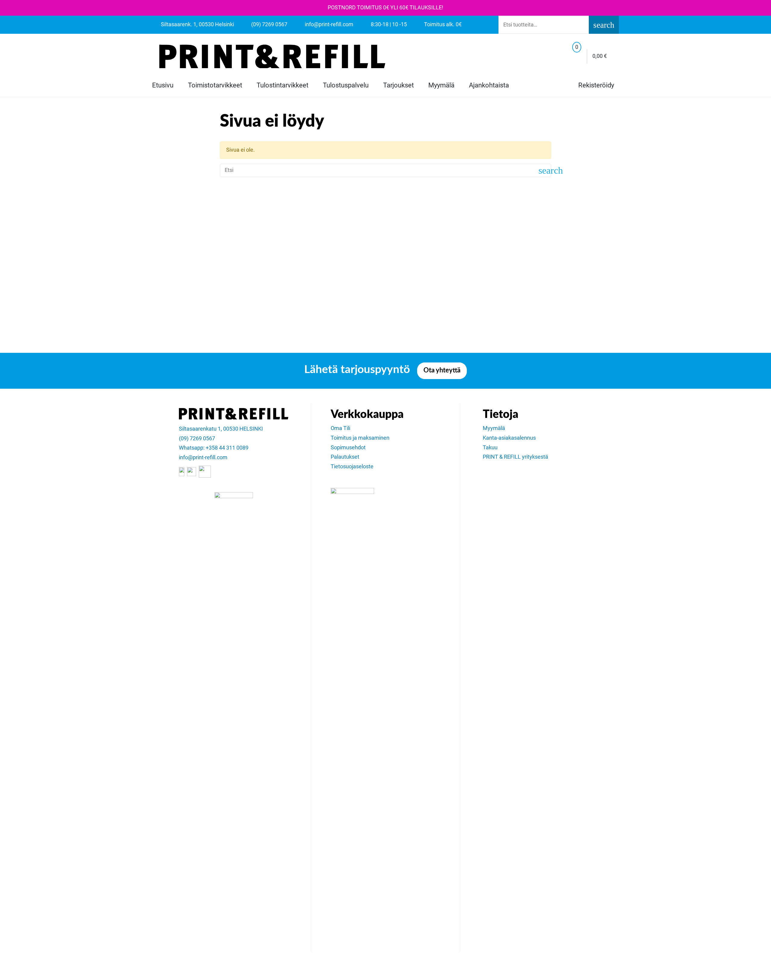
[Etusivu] (272, 56)
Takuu (490, 447)
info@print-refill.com (203, 457)
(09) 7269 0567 (197, 438)
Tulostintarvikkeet (282, 85)
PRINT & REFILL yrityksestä (515, 457)
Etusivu (162, 85)
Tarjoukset (398, 85)
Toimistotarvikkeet (215, 85)
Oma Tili (340, 428)
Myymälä (441, 85)
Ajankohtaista (489, 85)
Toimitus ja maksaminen (360, 438)
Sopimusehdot (348, 447)
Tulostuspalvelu (346, 85)
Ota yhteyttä (441, 370)
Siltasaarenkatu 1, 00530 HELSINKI (221, 429)
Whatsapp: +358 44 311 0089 (213, 448)
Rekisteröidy (595, 85)
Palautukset (345, 457)
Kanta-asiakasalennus (509, 438)
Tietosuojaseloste (352, 466)
